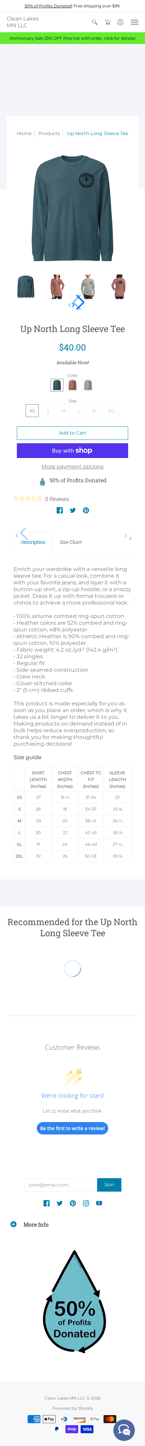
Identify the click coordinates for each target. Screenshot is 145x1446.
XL (94, 410)
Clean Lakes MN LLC (23, 22)
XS (32, 410)
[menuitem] (94, 22)
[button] (94, 22)
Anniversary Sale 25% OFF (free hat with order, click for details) (73, 38)
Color (73, 375)
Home (24, 133)
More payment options (72, 466)
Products (49, 133)
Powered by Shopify (72, 1408)
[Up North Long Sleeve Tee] (25, 287)
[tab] (33, 542)
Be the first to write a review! (72, 1128)
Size (73, 401)
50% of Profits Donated (48, 5)
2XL (111, 410)
